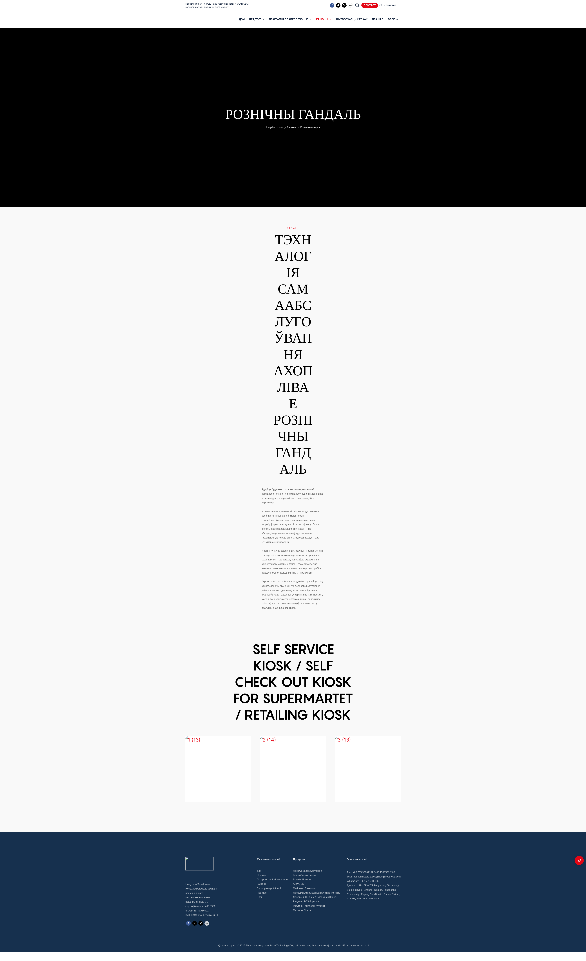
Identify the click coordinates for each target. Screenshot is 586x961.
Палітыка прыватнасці (356, 945)
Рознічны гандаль (310, 127)
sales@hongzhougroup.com (385, 876)
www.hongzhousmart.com (314, 945)
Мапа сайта (336, 945)
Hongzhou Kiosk (274, 127)
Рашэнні (291, 127)
